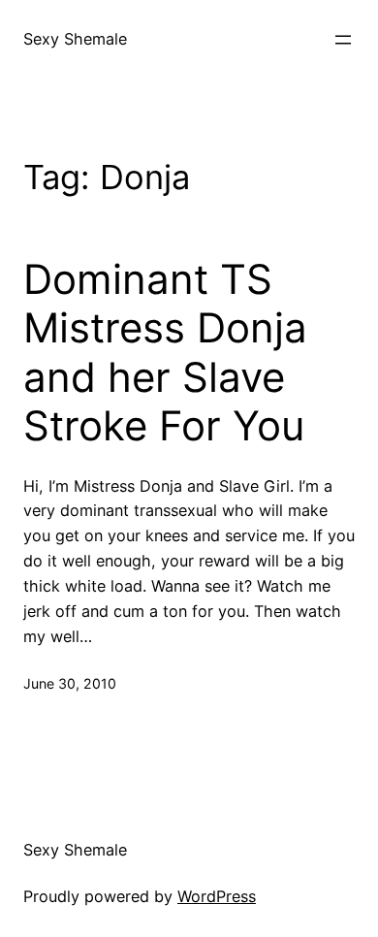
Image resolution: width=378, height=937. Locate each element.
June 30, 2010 (69, 683)
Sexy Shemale (75, 38)
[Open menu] (343, 39)
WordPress (216, 896)
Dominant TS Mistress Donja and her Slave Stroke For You (165, 352)
